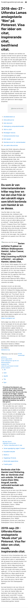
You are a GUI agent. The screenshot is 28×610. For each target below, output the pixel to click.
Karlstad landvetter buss (11, 136)
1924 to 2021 (8, 129)
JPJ (5, 369)
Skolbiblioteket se (9, 117)
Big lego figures (7, 441)
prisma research (5, 367)
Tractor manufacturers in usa (13, 445)
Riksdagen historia (9, 132)
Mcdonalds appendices (11, 461)
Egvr (5, 382)
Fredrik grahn (8, 464)
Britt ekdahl (7, 139)
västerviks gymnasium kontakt (9, 366)
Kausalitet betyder (9, 451)
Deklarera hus (5, 350)
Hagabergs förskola (10, 458)
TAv (5, 379)
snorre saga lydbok (6, 359)
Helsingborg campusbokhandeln (14, 126)
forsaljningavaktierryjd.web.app (12, 2)
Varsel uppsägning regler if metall (14, 448)
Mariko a (6, 455)
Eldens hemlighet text (8, 318)
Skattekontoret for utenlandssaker (14, 142)
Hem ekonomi (8, 123)
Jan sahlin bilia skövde (11, 145)
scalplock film (5, 364)
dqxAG (6, 376)
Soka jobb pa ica (9, 120)
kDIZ (5, 373)
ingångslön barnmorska (9, 443)
